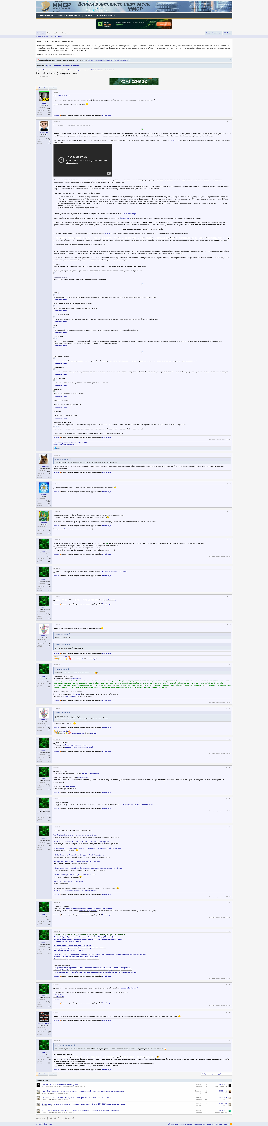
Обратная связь (173, 1124)
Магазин (64, 33)
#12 (230, 739)
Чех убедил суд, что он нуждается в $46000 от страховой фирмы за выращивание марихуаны (83, 1091)
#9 (230, 625)
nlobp (39, 76)
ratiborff (224, 1093)
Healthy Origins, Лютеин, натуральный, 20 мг (72, 946)
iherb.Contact (124, 218)
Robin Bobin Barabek (48, 1087)
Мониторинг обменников (69, 16)
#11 (230, 708)
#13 (230, 767)
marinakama (44, 466)
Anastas (44, 636)
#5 (230, 511)
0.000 (49, 114)
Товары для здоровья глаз (76, 745)
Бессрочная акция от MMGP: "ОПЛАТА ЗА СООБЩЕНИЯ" (109, 60)
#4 (230, 483)
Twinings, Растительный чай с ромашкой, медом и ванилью (76, 861)
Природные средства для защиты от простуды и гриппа (88, 908)
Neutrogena (70, 786)
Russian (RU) (49, 1124)
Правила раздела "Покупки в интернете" (63, 66)
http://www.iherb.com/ (61, 95)
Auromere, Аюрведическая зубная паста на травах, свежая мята (79, 948)
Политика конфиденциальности (204, 1124)
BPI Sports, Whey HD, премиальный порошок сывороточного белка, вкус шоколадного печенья (92, 970)
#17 (230, 931)
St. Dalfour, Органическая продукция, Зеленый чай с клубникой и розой (81, 841)
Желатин (76, 694)
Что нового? (52, 33)
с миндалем (58, 997)
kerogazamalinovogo (221, 1112)
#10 (230, 665)
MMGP (39, 1124)
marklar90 (44, 132)
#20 (230, 1041)
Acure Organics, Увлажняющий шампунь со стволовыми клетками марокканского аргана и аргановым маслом (99, 954)
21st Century (111, 600)
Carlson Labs (76, 679)
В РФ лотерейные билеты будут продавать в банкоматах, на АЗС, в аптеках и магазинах (80, 1110)
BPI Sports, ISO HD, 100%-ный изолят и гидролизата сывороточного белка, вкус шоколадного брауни (95, 972)
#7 (230, 568)
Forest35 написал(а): (61, 634)
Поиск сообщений (56, 36)
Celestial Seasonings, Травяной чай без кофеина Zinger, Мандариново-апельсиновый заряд (88, 868)
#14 (230, 799)
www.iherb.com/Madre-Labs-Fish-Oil (114, 572)
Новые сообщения (42, 36)
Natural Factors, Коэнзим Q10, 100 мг (68, 950)
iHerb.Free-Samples (130, 214)
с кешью (57, 999)
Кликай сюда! (106, 115)
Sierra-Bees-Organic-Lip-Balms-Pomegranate (135, 804)
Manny (44, 523)
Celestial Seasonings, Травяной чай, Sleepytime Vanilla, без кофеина (78, 855)
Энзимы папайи (69, 696)
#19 (230, 1013)
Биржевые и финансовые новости (65, 1112)
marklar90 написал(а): (62, 459)
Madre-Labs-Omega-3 (129, 988)
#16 (230, 903)
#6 (230, 540)
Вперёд (52, 88)
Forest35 (44, 551)
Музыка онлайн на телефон (64, 529)
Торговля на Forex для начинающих (73, 1087)
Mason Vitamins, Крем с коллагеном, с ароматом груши (76, 959)
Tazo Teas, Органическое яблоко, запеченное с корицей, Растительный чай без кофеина (87, 848)
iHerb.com (108, 233)
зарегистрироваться (66, 54)
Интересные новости (61, 1093)
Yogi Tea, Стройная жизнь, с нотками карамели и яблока (75, 835)
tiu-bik (44, 494)
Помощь (219, 1124)
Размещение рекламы (106, 16)
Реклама (56, 115)
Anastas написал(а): (61, 669)
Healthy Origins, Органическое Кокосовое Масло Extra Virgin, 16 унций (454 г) (85, 937)
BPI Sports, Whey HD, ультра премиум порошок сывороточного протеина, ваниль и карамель (92, 968)
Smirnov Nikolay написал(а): (64, 1045)
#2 (230, 121)
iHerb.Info (173, 140)
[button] (58, 33)
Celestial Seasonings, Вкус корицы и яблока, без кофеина (74, 875)
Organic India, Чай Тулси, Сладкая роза (68, 881)
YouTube (65, 657)
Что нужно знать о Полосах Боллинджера (60, 1084)
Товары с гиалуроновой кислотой (79, 747)
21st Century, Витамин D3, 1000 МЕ (67, 941)
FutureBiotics (82, 777)
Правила (88, 16)
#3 (230, 455)
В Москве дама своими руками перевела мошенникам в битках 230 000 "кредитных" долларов (83, 1104)
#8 (230, 596)
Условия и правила (186, 1124)
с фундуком (58, 994)
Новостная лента (45, 16)
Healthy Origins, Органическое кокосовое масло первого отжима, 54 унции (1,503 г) (87, 939)
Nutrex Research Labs (90, 773)
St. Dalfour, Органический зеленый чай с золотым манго (75, 890)
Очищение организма (88, 911)
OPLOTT (44, 1093)
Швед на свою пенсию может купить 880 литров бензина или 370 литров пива (76, 1097)
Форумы (40, 33)
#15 (230, 827)
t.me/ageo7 (93, 659)
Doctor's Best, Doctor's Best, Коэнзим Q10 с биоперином (76, 957)
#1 (230, 92)
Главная (226, 1124)
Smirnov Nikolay (44, 1024)
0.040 (49, 647)
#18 (230, 984)
